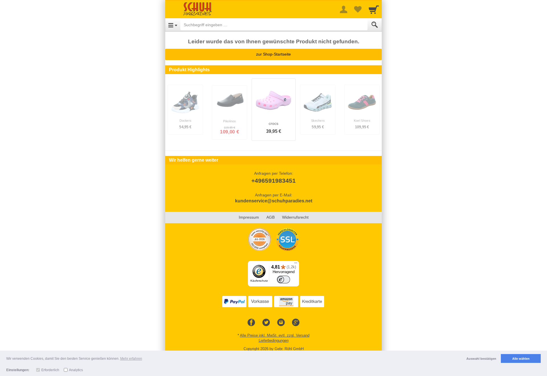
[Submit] (374, 25)
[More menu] (343, 9)
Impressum (249, 217)
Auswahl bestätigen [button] (481, 358)
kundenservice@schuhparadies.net (273, 200)
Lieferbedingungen (274, 340)
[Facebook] (251, 322)
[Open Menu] (173, 25)
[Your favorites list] (357, 9)
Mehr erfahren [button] (131, 359)
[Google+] (295, 322)
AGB (270, 217)
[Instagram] (281, 322)
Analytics (76, 370)
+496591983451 (273, 180)
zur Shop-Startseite (273, 54)
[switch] (283, 280)
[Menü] (295, 264)
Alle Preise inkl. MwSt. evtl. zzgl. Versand (274, 335)
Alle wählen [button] (521, 358)
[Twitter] (266, 322)
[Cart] (374, 9)
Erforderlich (50, 370)
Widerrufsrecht (295, 217)
